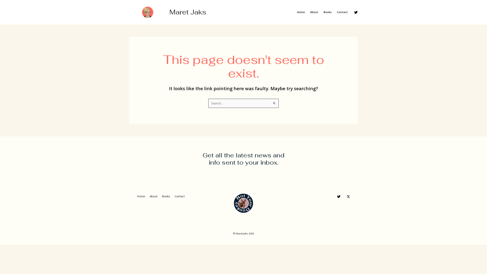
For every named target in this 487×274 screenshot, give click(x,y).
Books (328, 12)
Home (301, 12)
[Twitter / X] (348, 196)
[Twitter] (356, 12)
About (314, 12)
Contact (342, 12)
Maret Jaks (187, 12)
